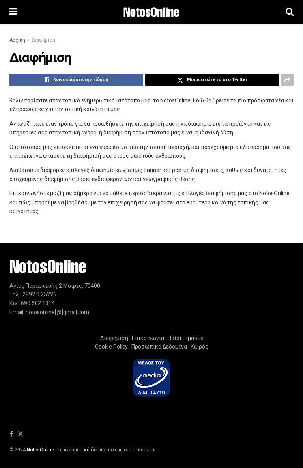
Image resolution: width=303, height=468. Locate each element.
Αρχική (17, 40)
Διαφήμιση (43, 40)
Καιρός (198, 346)
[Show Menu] (13, 12)
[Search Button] (290, 12)
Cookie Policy (111, 346)
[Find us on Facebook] (11, 434)
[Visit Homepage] (151, 12)
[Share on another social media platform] (287, 80)
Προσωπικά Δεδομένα (158, 346)
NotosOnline (40, 450)
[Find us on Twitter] (20, 434)
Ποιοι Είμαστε (184, 338)
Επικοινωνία (148, 338)
